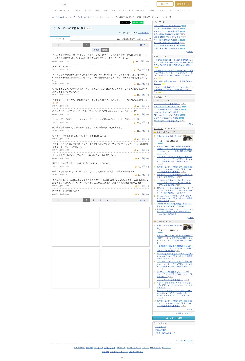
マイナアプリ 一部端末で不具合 (166, 121)
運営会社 (105, 352)
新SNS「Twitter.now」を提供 (166, 118)
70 (184, 26)
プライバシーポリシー (119, 352)
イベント (145, 348)
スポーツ (152, 11)
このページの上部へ (186, 341)
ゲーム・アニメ (118, 11)
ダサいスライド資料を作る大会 (166, 46)
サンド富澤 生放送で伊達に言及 (166, 40)
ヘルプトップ (160, 327)
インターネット (98, 17)
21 (186, 112)
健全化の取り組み (136, 352)
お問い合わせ (109, 348)
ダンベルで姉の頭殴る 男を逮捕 (166, 29)
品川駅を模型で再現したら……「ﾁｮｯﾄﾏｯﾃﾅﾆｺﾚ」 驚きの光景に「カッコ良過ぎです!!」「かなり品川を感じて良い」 (175, 211)
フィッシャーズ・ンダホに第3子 (167, 104)
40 (165, 153)
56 (184, 109)
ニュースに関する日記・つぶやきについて (134, 39)
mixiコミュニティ (134, 348)
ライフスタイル (183, 11)
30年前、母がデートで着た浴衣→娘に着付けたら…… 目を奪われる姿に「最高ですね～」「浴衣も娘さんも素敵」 (175, 169)
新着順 (96, 50)
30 (183, 121)
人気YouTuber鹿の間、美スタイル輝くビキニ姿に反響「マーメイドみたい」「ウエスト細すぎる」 (175, 285)
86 (181, 118)
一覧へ (190, 52)
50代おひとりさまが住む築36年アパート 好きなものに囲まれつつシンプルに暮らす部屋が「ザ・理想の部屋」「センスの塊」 (175, 190)
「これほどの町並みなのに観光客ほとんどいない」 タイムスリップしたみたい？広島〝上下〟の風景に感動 (175, 182)
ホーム (55, 17)
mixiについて (79, 348)
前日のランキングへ (186, 313)
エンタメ (76, 11)
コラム (170, 11)
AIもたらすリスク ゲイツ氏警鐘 (166, 115)
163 (182, 31)
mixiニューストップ (61, 11)
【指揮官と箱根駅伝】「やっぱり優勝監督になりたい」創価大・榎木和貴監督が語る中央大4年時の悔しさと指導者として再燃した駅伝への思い (173, 62)
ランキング (158, 129)
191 (182, 115)
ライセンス (98, 348)
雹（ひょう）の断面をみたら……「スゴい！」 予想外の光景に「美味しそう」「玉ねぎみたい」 (175, 274)
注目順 (105, 50)
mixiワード (166, 348)
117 (182, 45)
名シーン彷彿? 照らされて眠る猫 (167, 109)
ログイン (165, 4)
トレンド (88, 11)
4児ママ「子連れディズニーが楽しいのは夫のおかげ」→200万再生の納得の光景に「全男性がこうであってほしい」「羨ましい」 (174, 293)
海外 (161, 11)
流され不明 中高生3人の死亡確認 (167, 26)
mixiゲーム (121, 348)
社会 (98, 11)
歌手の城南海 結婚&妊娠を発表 (166, 34)
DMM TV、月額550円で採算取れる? (168, 112)
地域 (105, 11)
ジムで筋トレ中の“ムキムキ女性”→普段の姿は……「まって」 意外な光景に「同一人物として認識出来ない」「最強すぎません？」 (175, 159)
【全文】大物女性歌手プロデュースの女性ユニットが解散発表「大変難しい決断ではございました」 (173, 89)
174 (182, 28)
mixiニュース (65, 17)
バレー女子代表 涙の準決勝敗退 (166, 43)
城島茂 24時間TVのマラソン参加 (167, 37)
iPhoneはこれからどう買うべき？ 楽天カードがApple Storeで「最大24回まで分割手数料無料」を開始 (175, 198)
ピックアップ (159, 22)
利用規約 (89, 348)
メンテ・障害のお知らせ (165, 333)
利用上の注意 (160, 330)
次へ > (142, 45)
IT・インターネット (136, 11)
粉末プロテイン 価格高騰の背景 (166, 31)
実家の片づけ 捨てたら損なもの (166, 48)
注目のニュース (160, 97)
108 (182, 48)
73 (183, 40)
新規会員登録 (183, 4)
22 (182, 34)
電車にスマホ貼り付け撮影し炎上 (167, 107)
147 (184, 106)
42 (183, 37)
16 (183, 43)
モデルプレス (143, 33)
